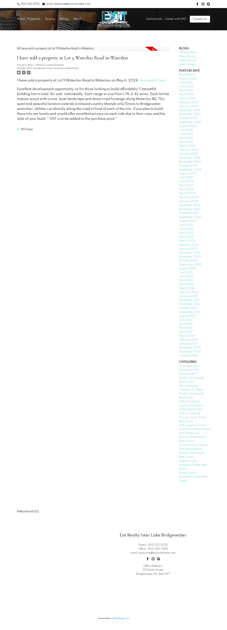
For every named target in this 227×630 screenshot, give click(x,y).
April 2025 (186, 142)
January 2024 (188, 201)
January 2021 (188, 343)
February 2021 (188, 339)
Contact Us (200, 19)
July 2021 (185, 320)
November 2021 (189, 304)
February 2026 (189, 102)
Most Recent (187, 74)
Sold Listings (187, 64)
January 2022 (188, 296)
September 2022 (190, 264)
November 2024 (190, 161)
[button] (28, 3)
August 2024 (187, 173)
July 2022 (186, 272)
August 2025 (187, 126)
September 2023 (190, 217)
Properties (33, 19)
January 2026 (188, 106)
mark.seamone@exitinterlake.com (68, 4)
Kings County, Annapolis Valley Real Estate (193, 476)
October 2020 (188, 355)
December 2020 (190, 347)
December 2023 (189, 205)
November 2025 (190, 114)
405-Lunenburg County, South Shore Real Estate (53, 68)
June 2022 (186, 276)
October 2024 (188, 165)
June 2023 (186, 229)
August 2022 (187, 268)
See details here (152, 80)
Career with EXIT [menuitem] (176, 19)
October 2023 (188, 213)
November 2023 (190, 209)
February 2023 (189, 244)
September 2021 (190, 312)
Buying (50, 19)
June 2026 (186, 86)
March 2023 (187, 240)
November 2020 (190, 351)
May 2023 (186, 233)
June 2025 (186, 134)
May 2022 (186, 280)
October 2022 (188, 260)
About (77, 19)
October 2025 (188, 118)
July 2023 (186, 225)
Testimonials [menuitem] (154, 19)
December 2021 (189, 300)
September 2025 (190, 122)
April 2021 (186, 331)
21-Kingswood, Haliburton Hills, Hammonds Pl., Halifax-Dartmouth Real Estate (191, 374)
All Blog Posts (187, 52)
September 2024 (190, 169)
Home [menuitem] (21, 19)
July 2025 (186, 130)
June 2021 (186, 324)
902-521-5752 (30, 4)
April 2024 (186, 189)
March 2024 (187, 193)
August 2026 (187, 78)
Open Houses (188, 60)
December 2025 (189, 110)
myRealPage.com (120, 618)
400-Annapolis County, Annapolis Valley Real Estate (191, 405)
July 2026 (186, 82)
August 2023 (187, 221)
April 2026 (186, 94)
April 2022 (186, 284)
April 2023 (186, 237)
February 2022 (189, 292)
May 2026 (186, 90)
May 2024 (186, 185)
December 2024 (189, 157)
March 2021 (187, 335)
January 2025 (188, 153)
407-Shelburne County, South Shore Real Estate (192, 437)
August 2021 (187, 316)
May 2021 (185, 327)
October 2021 (188, 308)
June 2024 (186, 181)
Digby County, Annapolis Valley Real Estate (193, 465)
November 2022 (190, 256)
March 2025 (187, 146)
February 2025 (189, 150)
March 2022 (187, 288)
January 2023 (188, 248)
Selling (63, 19)
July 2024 (186, 177)
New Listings (187, 56)
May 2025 (186, 138)
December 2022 (189, 252)
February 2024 (189, 197)
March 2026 (187, 98)
